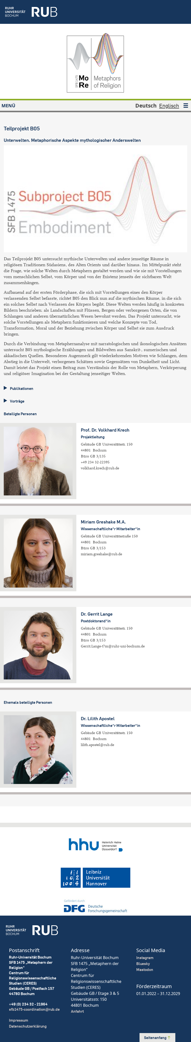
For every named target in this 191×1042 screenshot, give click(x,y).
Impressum (18, 1020)
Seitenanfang (155, 1037)
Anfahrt (77, 1011)
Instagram (144, 957)
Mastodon (144, 969)
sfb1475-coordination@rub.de (34, 1009)
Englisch (169, 105)
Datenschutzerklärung (28, 1026)
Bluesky (143, 963)
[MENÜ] (186, 105)
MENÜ (8, 106)
